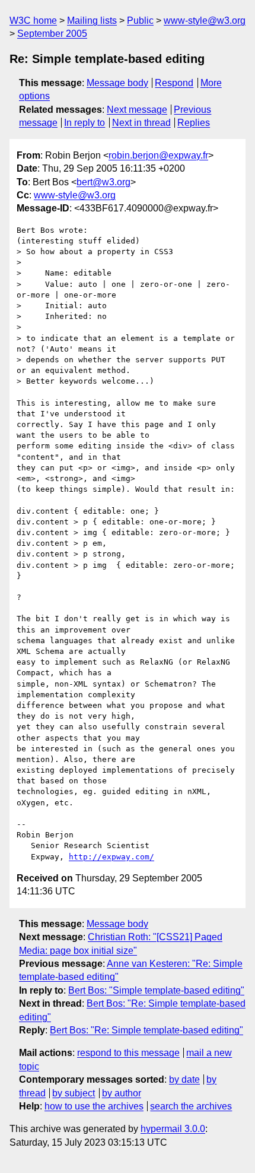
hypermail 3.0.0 (173, 1129)
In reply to (84, 123)
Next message (137, 110)
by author (121, 1093)
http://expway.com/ (111, 856)
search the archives (191, 1106)
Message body (117, 83)
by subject (73, 1093)
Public (140, 20)
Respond (174, 83)
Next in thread (141, 123)
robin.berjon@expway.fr (158, 155)
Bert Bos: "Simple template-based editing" (156, 990)
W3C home (33, 20)
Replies (193, 123)
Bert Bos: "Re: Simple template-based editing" (146, 1030)
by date (184, 1079)
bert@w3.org (103, 182)
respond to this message (128, 1053)
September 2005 (52, 34)
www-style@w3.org (205, 20)
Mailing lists (92, 20)
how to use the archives (94, 1106)
